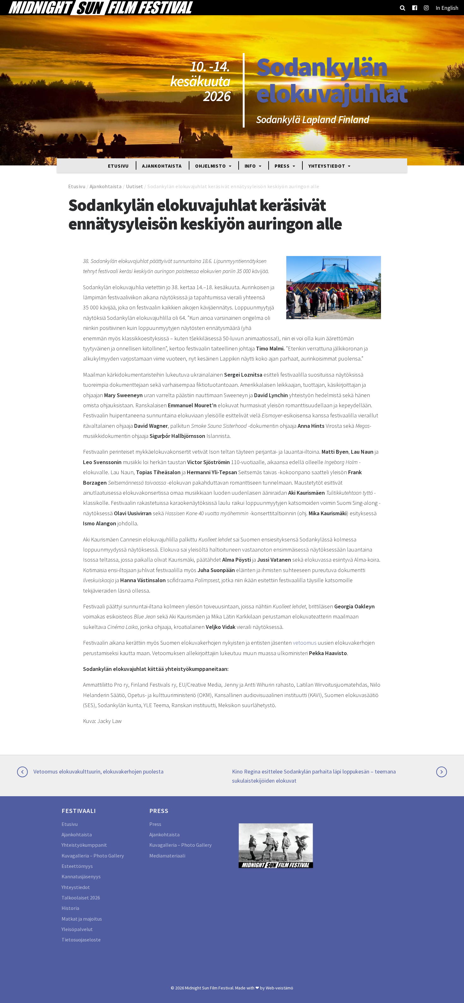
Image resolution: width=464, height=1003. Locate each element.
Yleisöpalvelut (77, 929)
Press (283, 166)
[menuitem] (447, 7)
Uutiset (134, 186)
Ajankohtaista (162, 166)
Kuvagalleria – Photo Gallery (93, 855)
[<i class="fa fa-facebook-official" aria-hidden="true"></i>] (414, 7)
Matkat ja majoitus (82, 919)
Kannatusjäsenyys (81, 876)
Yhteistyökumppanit (84, 845)
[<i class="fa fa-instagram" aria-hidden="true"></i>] (426, 7)
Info (251, 166)
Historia (70, 908)
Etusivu (118, 166)
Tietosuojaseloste (81, 939)
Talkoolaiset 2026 (81, 897)
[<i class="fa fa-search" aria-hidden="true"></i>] (402, 7)
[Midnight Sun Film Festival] (100, 7)
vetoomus (305, 642)
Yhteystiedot (327, 166)
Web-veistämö (279, 988)
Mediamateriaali (167, 855)
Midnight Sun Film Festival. (209, 988)
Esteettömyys (77, 866)
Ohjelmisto (211, 166)
